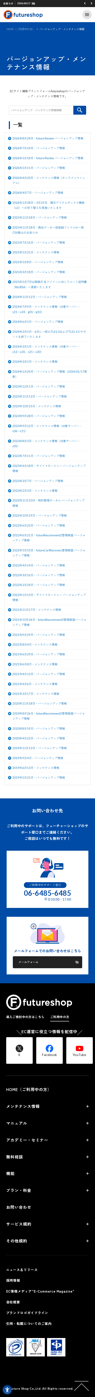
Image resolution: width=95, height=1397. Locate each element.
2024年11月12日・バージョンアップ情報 (39, 297)
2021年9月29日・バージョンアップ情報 (38, 635)
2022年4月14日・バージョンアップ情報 (38, 565)
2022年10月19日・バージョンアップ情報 (39, 515)
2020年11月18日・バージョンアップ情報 (39, 703)
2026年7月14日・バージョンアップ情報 (38, 148)
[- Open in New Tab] (15, 1355)
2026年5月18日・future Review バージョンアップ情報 (47, 158)
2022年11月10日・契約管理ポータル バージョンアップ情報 (48, 503)
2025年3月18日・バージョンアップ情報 (38, 272)
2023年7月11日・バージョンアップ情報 (38, 456)
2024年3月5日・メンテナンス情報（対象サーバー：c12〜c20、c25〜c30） (46, 349)
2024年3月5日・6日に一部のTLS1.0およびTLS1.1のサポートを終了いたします (49, 334)
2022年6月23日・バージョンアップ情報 (38, 525)
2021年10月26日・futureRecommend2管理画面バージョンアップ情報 (49, 622)
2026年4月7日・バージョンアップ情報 (37, 192)
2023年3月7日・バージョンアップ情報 (37, 481)
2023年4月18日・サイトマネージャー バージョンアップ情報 (49, 468)
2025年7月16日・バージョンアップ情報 (38, 242)
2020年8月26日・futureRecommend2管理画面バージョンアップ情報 (48, 716)
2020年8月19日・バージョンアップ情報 (38, 728)
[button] (85, 3)
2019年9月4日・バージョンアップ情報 (37, 758)
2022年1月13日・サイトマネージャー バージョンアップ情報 (49, 597)
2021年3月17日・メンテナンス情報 (35, 694)
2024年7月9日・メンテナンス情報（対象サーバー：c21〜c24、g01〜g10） (46, 309)
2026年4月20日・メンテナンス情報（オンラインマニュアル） (48, 180)
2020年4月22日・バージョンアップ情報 (38, 738)
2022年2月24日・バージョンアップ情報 (38, 585)
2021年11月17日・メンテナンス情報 (36, 609)
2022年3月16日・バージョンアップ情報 (38, 575)
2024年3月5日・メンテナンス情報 (34, 361)
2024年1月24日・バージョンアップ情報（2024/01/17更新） (49, 374)
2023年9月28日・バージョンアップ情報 (38, 416)
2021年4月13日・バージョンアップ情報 (38, 674)
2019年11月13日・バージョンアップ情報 (39, 748)
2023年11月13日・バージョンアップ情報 (39, 396)
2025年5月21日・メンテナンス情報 (35, 252)
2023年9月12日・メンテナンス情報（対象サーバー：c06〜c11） (47, 428)
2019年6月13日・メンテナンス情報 (35, 768)
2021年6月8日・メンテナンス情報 (34, 664)
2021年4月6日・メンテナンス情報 (34, 684)
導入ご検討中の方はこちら (25, 1017)
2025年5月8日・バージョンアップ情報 (37, 262)
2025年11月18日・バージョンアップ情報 (39, 217)
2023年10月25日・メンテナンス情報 (36, 406)
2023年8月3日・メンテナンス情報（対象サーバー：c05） (46, 443)
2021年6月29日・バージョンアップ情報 (38, 654)
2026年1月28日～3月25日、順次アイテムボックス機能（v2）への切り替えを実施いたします (48, 205)
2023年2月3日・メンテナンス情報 (34, 490)
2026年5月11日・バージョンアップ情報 (38, 168)
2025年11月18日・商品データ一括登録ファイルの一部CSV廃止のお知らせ (48, 230)
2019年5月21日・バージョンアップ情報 (38, 777)
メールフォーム (28, 962)
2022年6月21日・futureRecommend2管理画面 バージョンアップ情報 (49, 537)
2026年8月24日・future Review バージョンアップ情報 (47, 138)
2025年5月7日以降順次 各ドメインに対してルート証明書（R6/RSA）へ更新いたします (49, 284)
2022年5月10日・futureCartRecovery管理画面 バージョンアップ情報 (49, 553)
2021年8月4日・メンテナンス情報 (34, 644)
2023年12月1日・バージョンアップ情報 (38, 386)
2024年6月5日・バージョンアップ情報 (37, 321)
